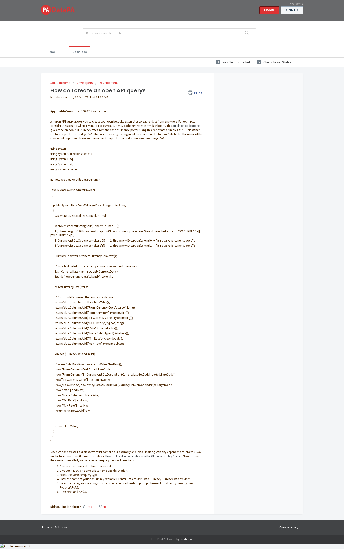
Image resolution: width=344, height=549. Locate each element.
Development (108, 83)
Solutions (80, 52)
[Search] (247, 33)
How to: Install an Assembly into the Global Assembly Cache (143, 456)
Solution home (60, 83)
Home (52, 52)
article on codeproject (186, 126)
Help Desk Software (163, 539)
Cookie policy (288, 527)
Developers (85, 83)
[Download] (163, 218)
